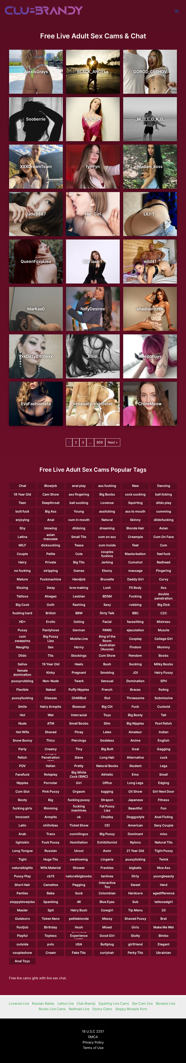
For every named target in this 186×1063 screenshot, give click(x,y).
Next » (113, 442)
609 (100, 442)
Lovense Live (19, 1003)
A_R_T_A (93, 119)
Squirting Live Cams (113, 1003)
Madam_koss (150, 166)
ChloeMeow (150, 403)
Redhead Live (79, 1009)
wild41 (150, 261)
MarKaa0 (36, 308)
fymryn (93, 166)
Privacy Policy (93, 1042)
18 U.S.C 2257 (93, 1031)
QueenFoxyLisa (36, 261)
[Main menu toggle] (176, 11)
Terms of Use (93, 1048)
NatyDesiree (93, 308)
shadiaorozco (150, 308)
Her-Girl (93, 214)
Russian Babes (43, 1003)
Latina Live (65, 1003)
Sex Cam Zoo (142, 1003)
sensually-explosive (93, 403)
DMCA (93, 1037)
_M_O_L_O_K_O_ (150, 119)
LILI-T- (150, 214)
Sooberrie (36, 119)
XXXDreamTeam (36, 166)
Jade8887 (36, 214)
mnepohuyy (150, 356)
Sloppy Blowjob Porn (131, 1009)
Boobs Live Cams (52, 1009)
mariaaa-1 (93, 261)
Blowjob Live (165, 1003)
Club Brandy (86, 1003)
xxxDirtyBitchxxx (36, 356)
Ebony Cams (102, 1009)
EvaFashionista (36, 403)
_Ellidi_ (93, 356)
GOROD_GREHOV (150, 71)
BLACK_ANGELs (92, 71)
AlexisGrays (36, 71)
